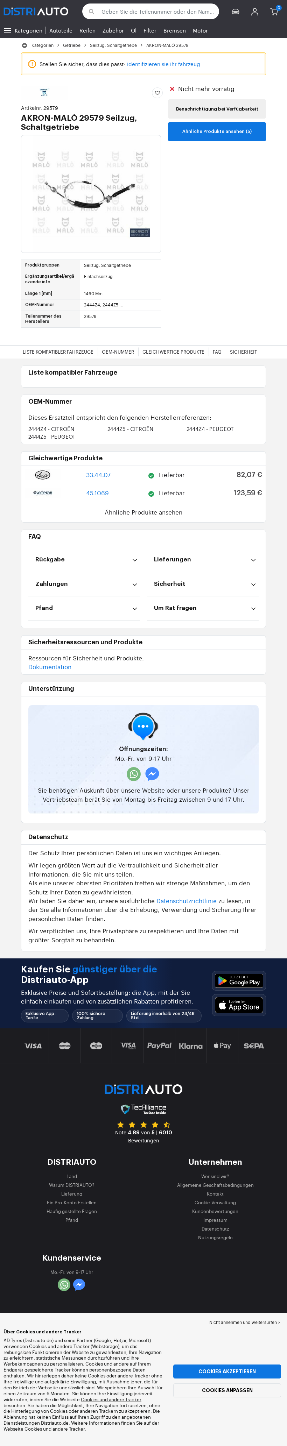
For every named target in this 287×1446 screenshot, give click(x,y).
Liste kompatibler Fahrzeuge (58, 352)
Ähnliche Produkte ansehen (143, 512)
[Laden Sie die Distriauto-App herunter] (239, 981)
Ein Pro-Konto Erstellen (72, 1202)
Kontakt (215, 1194)
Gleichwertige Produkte (173, 352)
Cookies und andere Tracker (111, 1399)
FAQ (217, 352)
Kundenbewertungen (215, 1211)
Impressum (215, 1220)
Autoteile (60, 30)
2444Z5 (130, 428)
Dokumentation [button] (49, 666)
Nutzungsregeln (215, 1237)
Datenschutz (215, 1229)
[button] (235, 11)
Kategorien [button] (28, 30)
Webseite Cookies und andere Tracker (44, 1429)
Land (71, 1176)
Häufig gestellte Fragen (72, 1211)
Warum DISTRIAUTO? (71, 1185)
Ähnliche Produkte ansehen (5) (217, 131)
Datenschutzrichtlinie (186, 900)
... (121, 304)
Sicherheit (243, 352)
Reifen (87, 30)
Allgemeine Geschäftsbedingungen (215, 1185)
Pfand (71, 1220)
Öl (133, 30)
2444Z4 (51, 428)
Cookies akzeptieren (227, 1371)
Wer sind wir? (215, 1176)
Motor (200, 30)
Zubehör (113, 30)
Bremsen (174, 30)
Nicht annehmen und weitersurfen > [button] (244, 1322)
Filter (150, 30)
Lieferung (71, 1194)
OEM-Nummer (118, 352)
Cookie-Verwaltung (215, 1202)
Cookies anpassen (227, 1390)
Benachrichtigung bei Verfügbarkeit (217, 109)
